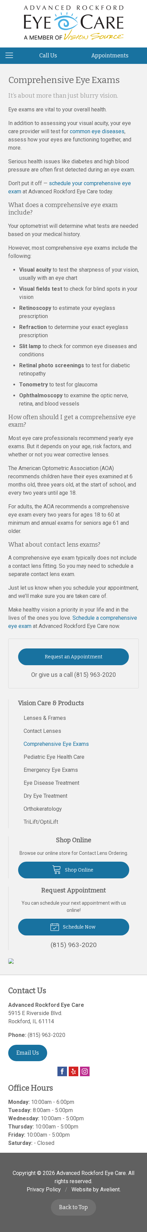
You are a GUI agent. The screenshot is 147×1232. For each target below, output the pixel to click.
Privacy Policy (44, 1189)
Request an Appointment (74, 657)
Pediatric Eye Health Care (54, 757)
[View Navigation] (11, 56)
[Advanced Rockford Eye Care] (73, 22)
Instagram (85, 1071)
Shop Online (78, 870)
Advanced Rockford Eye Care (91, 1173)
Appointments (110, 55)
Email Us (27, 1053)
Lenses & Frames (45, 718)
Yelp (73, 1071)
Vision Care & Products (51, 703)
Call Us (48, 55)
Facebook (62, 1071)
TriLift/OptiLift (41, 822)
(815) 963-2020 (95, 674)
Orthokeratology (43, 809)
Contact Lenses (42, 731)
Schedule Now (78, 927)
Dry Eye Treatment (45, 796)
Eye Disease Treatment (51, 783)
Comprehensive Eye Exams (56, 744)
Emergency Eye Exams (51, 770)
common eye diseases (97, 131)
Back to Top (73, 1207)
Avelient (110, 1189)
